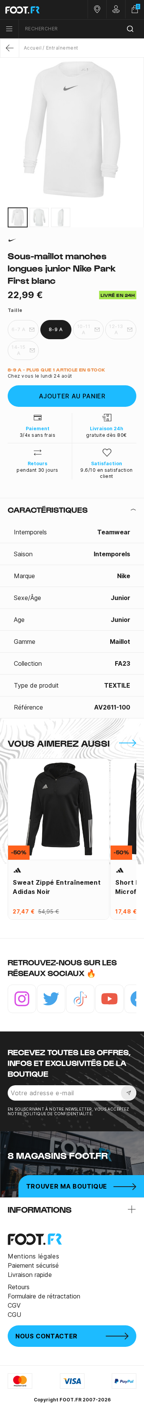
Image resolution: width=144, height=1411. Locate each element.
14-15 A (18, 350)
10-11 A (83, 329)
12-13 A (116, 329)
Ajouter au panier (72, 396)
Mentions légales (33, 1256)
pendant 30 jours (37, 470)
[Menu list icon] (9, 28)
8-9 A (56, 329)
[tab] (72, 509)
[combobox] (81, 29)
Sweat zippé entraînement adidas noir (57, 887)
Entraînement (62, 48)
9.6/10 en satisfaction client (106, 473)
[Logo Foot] (36, 9)
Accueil (32, 48)
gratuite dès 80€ (106, 435)
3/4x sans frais (37, 435)
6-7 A (18, 329)
